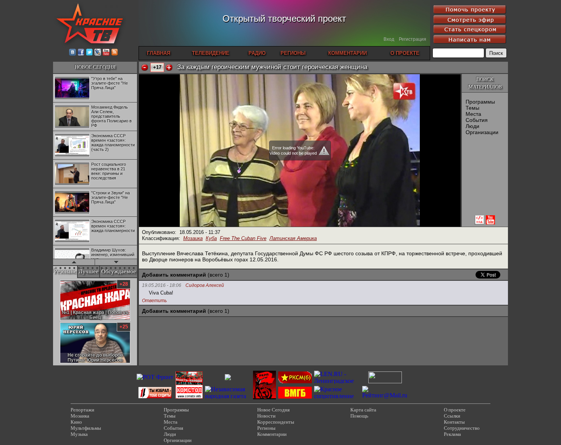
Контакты (454, 422)
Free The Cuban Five (243, 238)
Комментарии (272, 434)
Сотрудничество (462, 428)
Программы (480, 102)
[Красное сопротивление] (337, 396)
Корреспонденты (275, 422)
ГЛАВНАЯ (158, 53)
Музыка (79, 434)
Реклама (452, 434)
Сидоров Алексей (204, 285)
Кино (76, 422)
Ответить (154, 300)
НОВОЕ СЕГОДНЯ (95, 67)
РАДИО (257, 53)
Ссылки (452, 416)
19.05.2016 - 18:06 (161, 285)
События (477, 120)
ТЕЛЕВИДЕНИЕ (210, 53)
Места (473, 114)
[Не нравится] (144, 67)
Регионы (266, 428)
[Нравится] (169, 67)
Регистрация (412, 39)
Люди (472, 126)
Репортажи (82, 410)
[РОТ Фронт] (155, 377)
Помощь (359, 416)
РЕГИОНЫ (293, 53)
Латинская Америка (293, 238)
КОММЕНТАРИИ (347, 53)
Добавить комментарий (174, 275)
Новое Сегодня (273, 410)
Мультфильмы (86, 428)
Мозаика (193, 238)
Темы (472, 108)
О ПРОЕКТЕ (404, 53)
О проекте (455, 410)
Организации (482, 132)
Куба (211, 238)
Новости (266, 416)
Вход (389, 39)
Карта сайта (363, 410)
